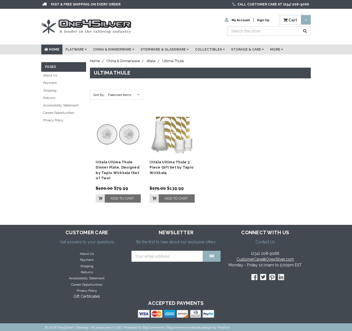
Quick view (118, 122)
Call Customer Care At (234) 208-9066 (273, 4)
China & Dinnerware (112, 49)
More (275, 49)
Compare (116, 132)
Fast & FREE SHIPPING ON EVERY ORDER (85, 4)
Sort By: (99, 95)
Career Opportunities (58, 113)
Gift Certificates (86, 296)
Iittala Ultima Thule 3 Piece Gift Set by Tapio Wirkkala (172, 167)
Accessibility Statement (61, 105)
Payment (50, 83)
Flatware (75, 49)
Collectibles (209, 49)
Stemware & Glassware (164, 49)
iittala (151, 61)
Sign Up (263, 20)
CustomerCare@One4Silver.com (265, 259)
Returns (49, 98)
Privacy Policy (53, 120)
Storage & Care (246, 49)
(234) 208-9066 (265, 253)
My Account (241, 20)
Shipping (49, 90)
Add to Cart (122, 198)
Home (53, 49)
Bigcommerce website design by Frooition (198, 327)
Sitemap (82, 327)
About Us (50, 75)
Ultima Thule (173, 61)
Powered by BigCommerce (144, 327)
